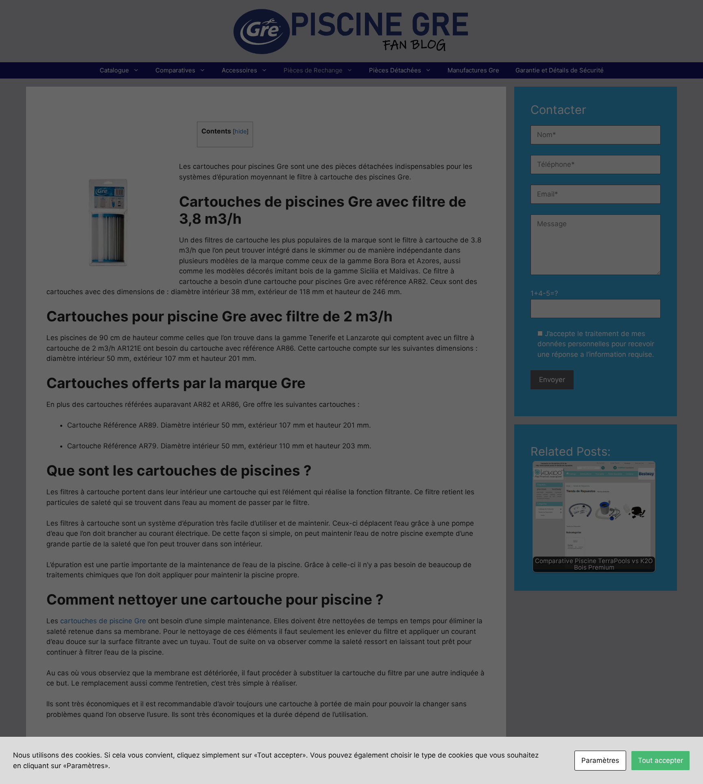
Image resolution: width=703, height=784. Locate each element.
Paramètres (600, 760)
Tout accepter (660, 760)
